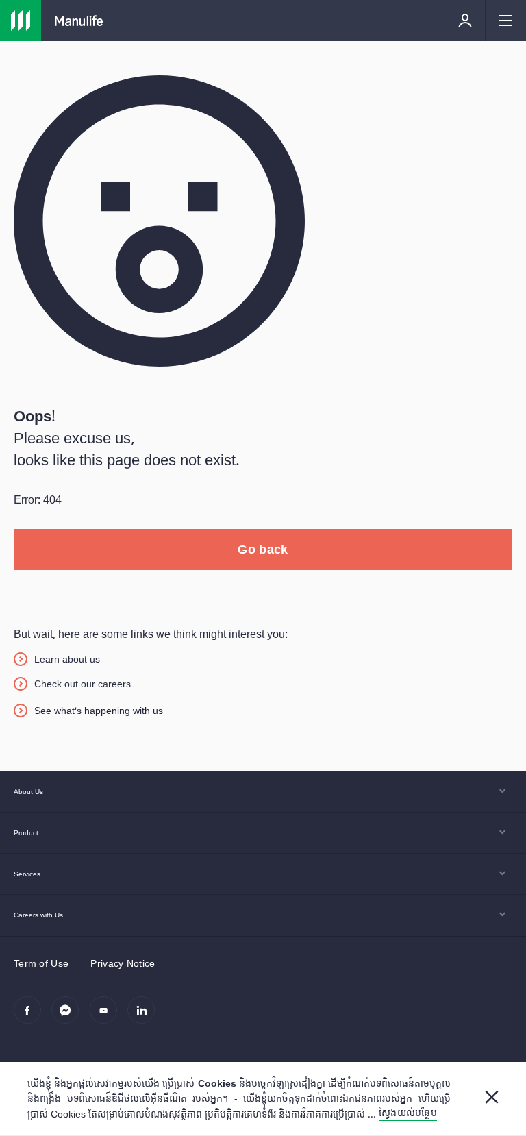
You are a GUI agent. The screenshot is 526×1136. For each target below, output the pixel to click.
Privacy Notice (122, 963)
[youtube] (107, 1017)
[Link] (20, 20)
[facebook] (31, 1017)
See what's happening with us (98, 710)
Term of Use (41, 963)
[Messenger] (68, 1017)
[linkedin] (144, 1017)
